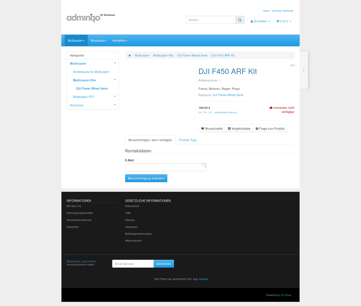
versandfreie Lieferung (225, 112)
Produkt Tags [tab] (188, 140)
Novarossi (97, 40)
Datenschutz (132, 206)
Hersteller (118, 40)
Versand (203, 279)
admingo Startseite (282, 10)
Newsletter (73, 226)
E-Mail (129, 160)
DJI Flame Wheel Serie (228, 95)
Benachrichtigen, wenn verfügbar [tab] (150, 140)
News (266, 10)
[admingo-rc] (102, 18)
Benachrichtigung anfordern (146, 178)
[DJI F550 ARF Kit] (304, 70)
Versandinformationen (79, 220)
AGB (127, 212)
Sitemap (130, 220)
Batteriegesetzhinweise (138, 233)
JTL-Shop (285, 295)
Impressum (131, 226)
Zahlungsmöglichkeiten (80, 212)
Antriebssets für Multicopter (91, 72)
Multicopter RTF (83, 97)
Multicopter (75, 40)
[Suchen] (240, 20)
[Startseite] (129, 55)
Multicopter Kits (84, 80)
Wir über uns (74, 206)
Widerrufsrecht (133, 240)
